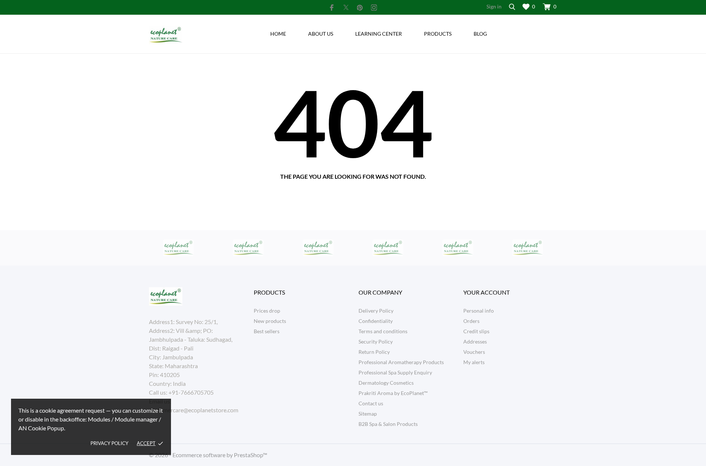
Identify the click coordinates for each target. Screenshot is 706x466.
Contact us (371, 403)
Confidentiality (376, 321)
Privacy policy (109, 443)
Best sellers (266, 331)
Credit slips (476, 331)
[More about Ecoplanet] (178, 247)
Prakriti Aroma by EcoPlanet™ (393, 393)
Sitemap (368, 413)
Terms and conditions (383, 331)
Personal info (478, 310)
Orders (471, 321)
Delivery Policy (376, 310)
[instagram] (374, 7)
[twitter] (346, 7)
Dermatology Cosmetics (386, 383)
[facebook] (332, 7)
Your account (486, 292)
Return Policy (374, 352)
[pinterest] (360, 7)
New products (270, 321)
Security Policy (376, 341)
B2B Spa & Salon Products (388, 424)
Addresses (475, 341)
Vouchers (474, 352)
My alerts (474, 362)
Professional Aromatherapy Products (401, 362)
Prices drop (267, 310)
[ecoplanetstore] (196, 35)
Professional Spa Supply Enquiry (395, 372)
